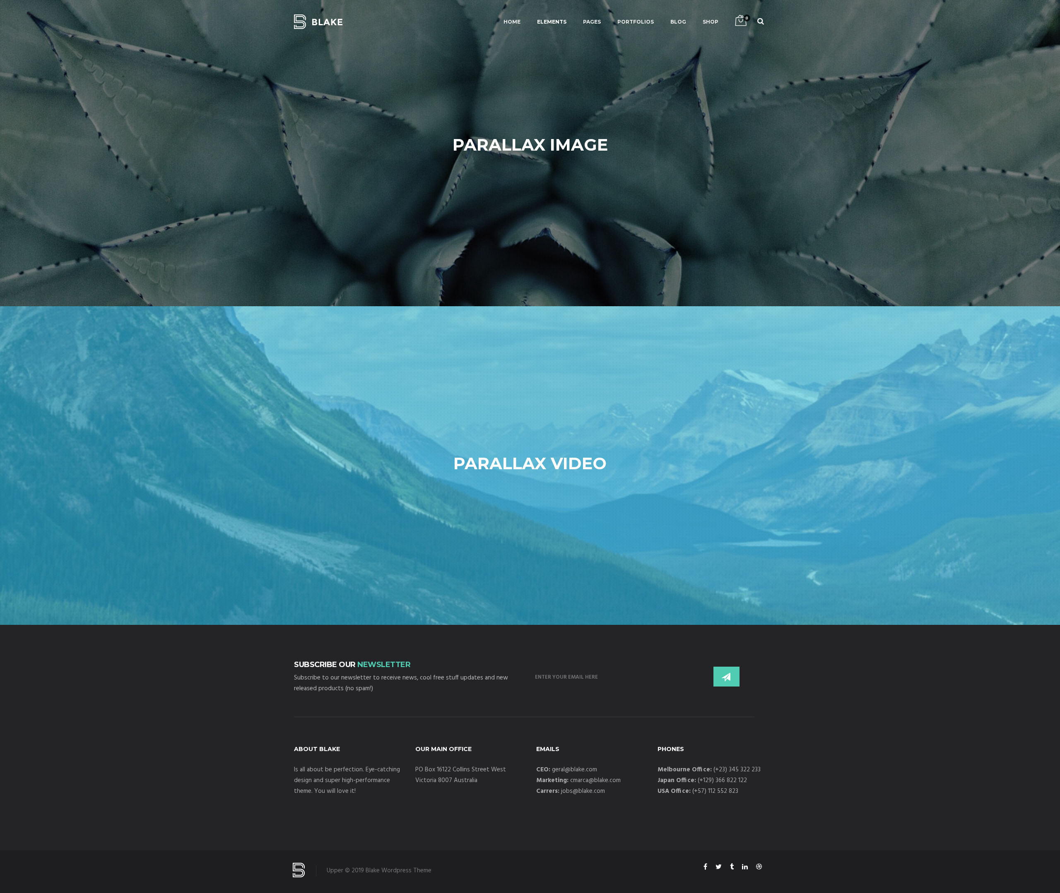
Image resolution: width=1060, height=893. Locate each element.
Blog (678, 22)
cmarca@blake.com (595, 780)
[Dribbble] (759, 868)
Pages (592, 22)
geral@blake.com (574, 770)
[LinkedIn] (745, 868)
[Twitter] (718, 868)
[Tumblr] (732, 868)
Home (512, 22)
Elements (551, 22)
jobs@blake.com (583, 791)
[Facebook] (705, 868)
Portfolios (635, 22)
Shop (710, 22)
